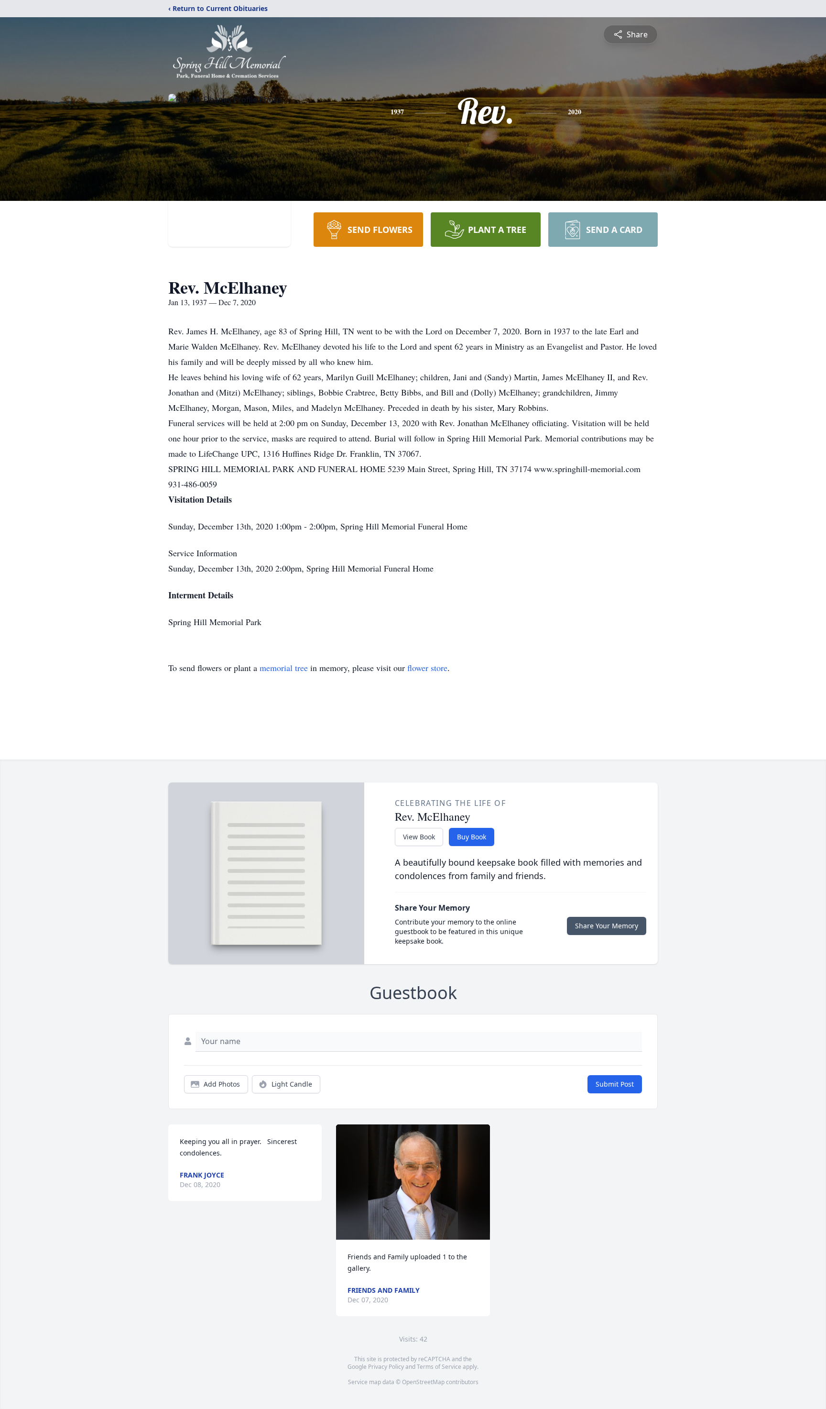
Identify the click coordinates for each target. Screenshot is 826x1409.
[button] (413, 1182)
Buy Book (471, 836)
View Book (419, 836)
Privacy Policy (386, 1367)
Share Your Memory (606, 925)
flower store (427, 667)
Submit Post (615, 1084)
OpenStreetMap (423, 1382)
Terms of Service (439, 1367)
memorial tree (284, 667)
